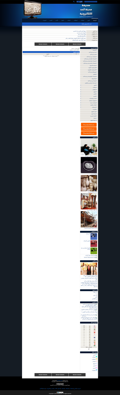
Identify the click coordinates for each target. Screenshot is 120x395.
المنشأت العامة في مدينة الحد (90, 58)
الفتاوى (94, 74)
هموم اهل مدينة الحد (92, 72)
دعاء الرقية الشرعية (82, 36)
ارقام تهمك (94, 78)
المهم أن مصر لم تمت (81, 32)
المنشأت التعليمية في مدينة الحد (89, 76)
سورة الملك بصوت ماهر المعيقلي (79, 40)
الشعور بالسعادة (87, 240)
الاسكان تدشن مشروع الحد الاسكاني (89, 319)
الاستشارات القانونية (92, 69)
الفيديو (94, 368)
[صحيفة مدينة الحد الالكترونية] (86, 17)
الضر (96, 297)
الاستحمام (88, 233)
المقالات (94, 357)
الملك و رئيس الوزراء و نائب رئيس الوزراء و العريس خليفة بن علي (90, 276)
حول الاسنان (87, 255)
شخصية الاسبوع (93, 65)
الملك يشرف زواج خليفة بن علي (90, 281)
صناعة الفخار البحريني (92, 192)
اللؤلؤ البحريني (94, 173)
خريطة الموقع (93, 120)
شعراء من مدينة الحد (92, 80)
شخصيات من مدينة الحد (91, 56)
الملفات (94, 361)
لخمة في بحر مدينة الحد (83, 315)
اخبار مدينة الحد (93, 54)
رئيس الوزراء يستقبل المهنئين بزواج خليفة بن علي (76, 38)
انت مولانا (95, 292)
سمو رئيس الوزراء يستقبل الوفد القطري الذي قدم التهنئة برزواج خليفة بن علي (89, 283)
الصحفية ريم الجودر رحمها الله (91, 155)
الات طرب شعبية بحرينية (92, 210)
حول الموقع (94, 111)
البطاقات (94, 359)
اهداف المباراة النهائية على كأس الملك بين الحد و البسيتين (89, 307)
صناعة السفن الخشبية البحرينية (90, 228)
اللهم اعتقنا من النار (82, 34)
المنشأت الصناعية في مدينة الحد (89, 61)
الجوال (94, 363)
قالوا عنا (94, 109)
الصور (94, 354)
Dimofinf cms (59, 380)
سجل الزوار (93, 113)
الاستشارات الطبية (92, 67)
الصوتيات (94, 370)
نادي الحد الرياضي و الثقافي (90, 83)
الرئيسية (94, 50)
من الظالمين (94, 298)
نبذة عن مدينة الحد (92, 52)
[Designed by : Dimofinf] (60, 384)
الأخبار (94, 365)
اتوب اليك (95, 295)
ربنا (96, 293)
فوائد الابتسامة (87, 257)
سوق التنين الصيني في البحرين (79, 31)
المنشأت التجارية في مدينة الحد (89, 63)
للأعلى (41, 388)
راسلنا (95, 118)
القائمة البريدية (93, 116)
